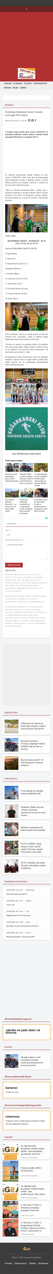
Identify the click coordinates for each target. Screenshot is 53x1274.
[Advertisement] (26, 41)
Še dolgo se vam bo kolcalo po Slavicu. (22, 926)
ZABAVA (23, 88)
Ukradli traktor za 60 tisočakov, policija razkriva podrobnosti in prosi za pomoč (32, 1061)
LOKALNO (8, 83)
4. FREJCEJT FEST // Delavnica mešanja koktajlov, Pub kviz (31, 1208)
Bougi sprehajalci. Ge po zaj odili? (20, 937)
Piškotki (32, 1263)
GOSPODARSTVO (40, 83)
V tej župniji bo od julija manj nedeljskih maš (32, 792)
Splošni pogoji (21, 1263)
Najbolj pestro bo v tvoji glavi (18, 915)
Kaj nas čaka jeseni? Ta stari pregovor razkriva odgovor (32, 762)
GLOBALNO (17, 83)
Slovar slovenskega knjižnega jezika (23, 1105)
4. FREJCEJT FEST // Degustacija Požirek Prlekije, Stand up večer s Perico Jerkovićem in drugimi (33, 1226)
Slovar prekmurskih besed (18, 1076)
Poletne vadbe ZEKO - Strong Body (31, 1169)
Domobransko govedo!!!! (16, 894)
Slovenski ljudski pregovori (18, 1019)
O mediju (8, 1263)
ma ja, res (10, 905)
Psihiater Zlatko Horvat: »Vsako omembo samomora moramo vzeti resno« (33, 811)
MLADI (15, 88)
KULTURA (7, 88)
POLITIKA (28, 83)
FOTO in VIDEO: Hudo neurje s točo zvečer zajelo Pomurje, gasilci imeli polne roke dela (32, 848)
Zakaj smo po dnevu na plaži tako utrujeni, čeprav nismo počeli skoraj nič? (33, 726)
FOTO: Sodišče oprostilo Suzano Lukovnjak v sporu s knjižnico (33, 865)
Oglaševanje (43, 1263)
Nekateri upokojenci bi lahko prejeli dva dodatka (33, 828)
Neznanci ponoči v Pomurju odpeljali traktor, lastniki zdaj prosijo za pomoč (33, 745)
